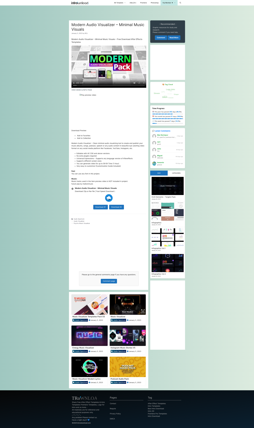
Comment (161, 38)
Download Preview (79, 131)
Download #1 (100, 207)
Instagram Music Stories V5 (123, 348)
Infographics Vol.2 (159, 274)
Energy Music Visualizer (83, 348)
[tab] (159, 173)
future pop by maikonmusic (82, 184)
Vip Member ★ (168, 3)
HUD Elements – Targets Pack (164, 197)
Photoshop (155, 3)
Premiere (143, 3)
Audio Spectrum (79, 219)
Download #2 (116, 207)
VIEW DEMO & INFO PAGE (81, 90)
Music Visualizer (118, 316)
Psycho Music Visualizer (82, 223)
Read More (174, 38)
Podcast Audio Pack (120, 379)
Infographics (156, 223)
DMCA (112, 419)
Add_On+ (133, 3)
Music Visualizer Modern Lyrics (86, 379)
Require (113, 409)
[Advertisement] (127, 11)
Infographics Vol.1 (158, 248)
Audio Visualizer (79, 221)
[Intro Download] (80, 2)
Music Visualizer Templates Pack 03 (88, 316)
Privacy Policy (115, 414)
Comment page (109, 281)
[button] (180, 2)
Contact (113, 404)
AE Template (118, 3)
